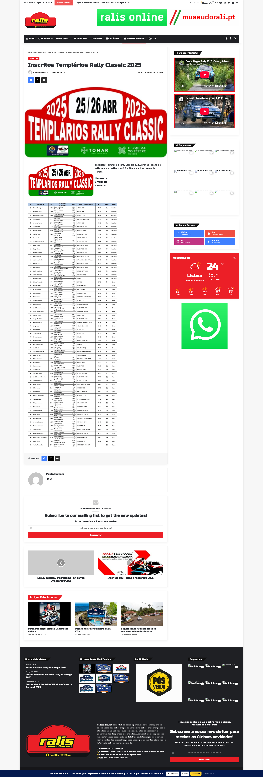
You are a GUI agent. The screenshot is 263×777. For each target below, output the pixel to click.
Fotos (98, 38)
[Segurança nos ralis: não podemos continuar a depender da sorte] (142, 614)
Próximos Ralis (135, 38)
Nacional (63, 38)
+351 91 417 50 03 (118, 752)
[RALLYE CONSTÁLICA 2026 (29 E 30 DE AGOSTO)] (104, 668)
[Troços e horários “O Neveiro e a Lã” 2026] (96, 614)
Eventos (52, 52)
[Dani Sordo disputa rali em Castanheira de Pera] (49, 614)
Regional (81, 38)
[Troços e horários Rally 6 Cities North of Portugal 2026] (104, 678)
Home (31, 38)
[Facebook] (31, 80)
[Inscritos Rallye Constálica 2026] (104, 688)
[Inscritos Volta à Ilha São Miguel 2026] (87, 678)
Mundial (45, 38)
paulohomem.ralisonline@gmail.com (123, 755)
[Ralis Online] (40, 20)
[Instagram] (51, 478)
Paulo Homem (39, 72)
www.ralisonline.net (118, 758)
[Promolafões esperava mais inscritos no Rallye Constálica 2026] (121, 678)
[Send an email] (47, 72)
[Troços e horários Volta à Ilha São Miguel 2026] (87, 688)
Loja (153, 38)
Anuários (113, 38)
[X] (37, 80)
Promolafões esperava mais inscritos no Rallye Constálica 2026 (106, 3)
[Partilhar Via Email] (44, 80)
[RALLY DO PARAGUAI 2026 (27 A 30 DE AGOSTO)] (121, 668)
